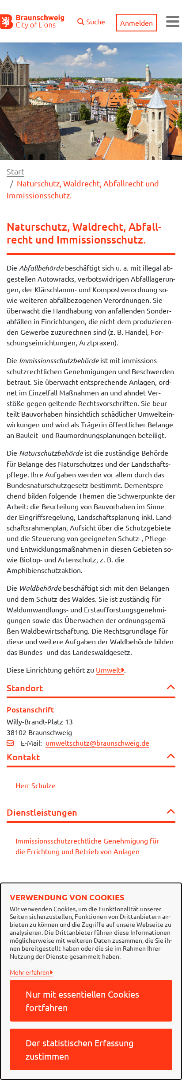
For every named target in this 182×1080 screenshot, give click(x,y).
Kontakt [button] (23, 756)
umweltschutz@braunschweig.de (97, 742)
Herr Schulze (35, 785)
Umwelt (108, 669)
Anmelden (136, 22)
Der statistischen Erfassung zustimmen (80, 1049)
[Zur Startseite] (32, 21)
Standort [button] (25, 687)
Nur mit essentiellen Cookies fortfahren (82, 1000)
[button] (91, 19)
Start (15, 171)
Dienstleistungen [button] (42, 812)
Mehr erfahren (29, 972)
